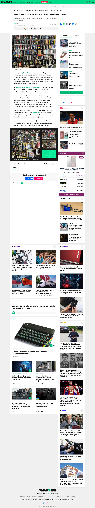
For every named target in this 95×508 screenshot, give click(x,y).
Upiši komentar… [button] (21, 313)
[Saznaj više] (82, 108)
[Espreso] (73, 496)
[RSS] (79, 103)
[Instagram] (71, 103)
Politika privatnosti (64, 499)
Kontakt (35, 499)
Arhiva (71, 499)
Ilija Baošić (16, 23)
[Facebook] (64, 103)
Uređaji (26, 10)
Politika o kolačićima (54, 499)
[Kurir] (28, 496)
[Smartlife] (6, 2)
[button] (54, 24)
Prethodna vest (21, 163)
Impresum (30, 499)
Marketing (24, 499)
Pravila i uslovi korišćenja (43, 499)
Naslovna (16, 10)
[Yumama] (40, 496)
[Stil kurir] (63, 496)
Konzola (14, 169)
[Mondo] (22, 496)
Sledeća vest (47, 163)
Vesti (21, 10)
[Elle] (53, 496)
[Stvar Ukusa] (47, 496)
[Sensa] (59, 496)
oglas (20, 169)
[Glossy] (67, 496)
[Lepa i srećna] (34, 496)
